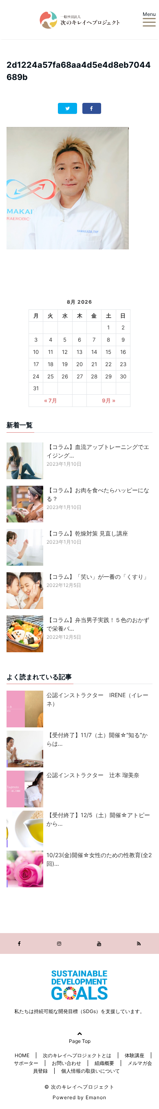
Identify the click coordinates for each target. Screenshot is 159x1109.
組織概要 (104, 1063)
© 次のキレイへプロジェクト (79, 1087)
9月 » (108, 400)
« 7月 (50, 400)
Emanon (96, 1097)
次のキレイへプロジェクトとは (77, 1055)
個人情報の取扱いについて (90, 1071)
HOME (22, 1055)
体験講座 (134, 1055)
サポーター (26, 1063)
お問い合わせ (66, 1063)
